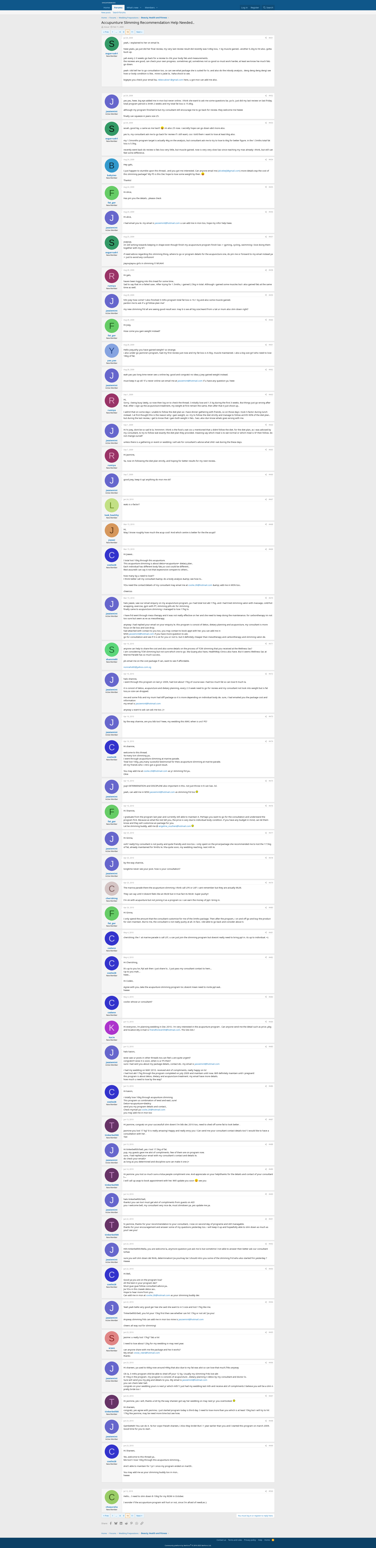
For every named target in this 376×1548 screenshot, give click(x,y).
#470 (271, 598)
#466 (271, 474)
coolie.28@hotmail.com (200, 585)
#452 (271, 95)
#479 (271, 882)
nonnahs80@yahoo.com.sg (137, 667)
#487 (271, 1119)
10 (128, 32)
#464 (271, 425)
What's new (132, 7)
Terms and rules (235, 1540)
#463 (271, 394)
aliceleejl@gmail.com (229, 170)
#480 (271, 907)
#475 (271, 781)
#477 (271, 833)
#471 (271, 643)
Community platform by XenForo (188, 1545)
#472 (271, 674)
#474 (271, 741)
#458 (271, 270)
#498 (271, 1421)
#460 (271, 320)
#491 (271, 1219)
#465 (271, 449)
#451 (271, 38)
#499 (271, 1445)
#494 (271, 1302)
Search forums (119, 12)
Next (138, 32)
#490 (271, 1194)
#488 (271, 1144)
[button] (141, 7)
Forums (118, 7)
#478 (271, 858)
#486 (271, 1086)
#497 (271, 1396)
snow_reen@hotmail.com (147, 1352)
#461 (271, 344)
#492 (271, 1244)
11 (132, 32)
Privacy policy (250, 1540)
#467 (271, 499)
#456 (271, 212)
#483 (271, 997)
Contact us (221, 1540)
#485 (271, 1046)
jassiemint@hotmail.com (167, 222)
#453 (271, 123)
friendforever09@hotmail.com (165, 1029)
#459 (271, 295)
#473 (271, 716)
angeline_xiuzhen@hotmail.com (175, 826)
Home (107, 7)
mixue (106, 27)
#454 (271, 159)
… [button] (116, 32)
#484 (271, 1021)
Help (260, 1540)
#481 (271, 932)
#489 (271, 1169)
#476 (271, 806)
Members (150, 7)
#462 (271, 369)
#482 (271, 957)
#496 (271, 1362)
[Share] (266, 38)
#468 (271, 524)
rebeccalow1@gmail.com (170, 79)
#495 (271, 1332)
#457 (271, 236)
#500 (271, 1491)
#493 (271, 1269)
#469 (271, 549)
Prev (107, 32)
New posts (106, 12)
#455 (271, 187)
